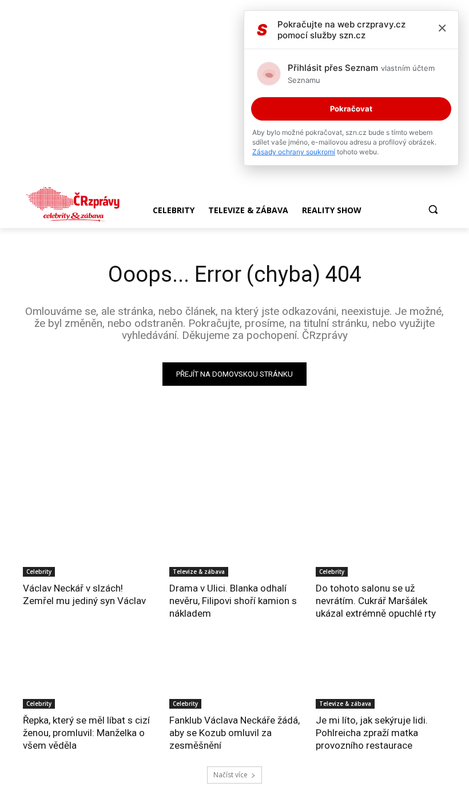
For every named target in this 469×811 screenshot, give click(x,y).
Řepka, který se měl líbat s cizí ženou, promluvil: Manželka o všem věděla (86, 732)
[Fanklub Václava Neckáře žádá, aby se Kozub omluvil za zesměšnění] (234, 676)
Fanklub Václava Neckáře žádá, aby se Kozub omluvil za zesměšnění (234, 732)
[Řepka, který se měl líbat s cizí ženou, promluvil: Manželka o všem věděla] (88, 676)
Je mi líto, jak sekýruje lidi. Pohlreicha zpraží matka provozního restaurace (372, 732)
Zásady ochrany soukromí (293, 151)
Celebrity (38, 572)
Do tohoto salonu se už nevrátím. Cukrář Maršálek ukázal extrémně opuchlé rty (376, 600)
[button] (432, 209)
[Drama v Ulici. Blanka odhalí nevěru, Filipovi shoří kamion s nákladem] (234, 544)
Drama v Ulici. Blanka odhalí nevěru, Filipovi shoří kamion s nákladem (233, 600)
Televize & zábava (199, 572)
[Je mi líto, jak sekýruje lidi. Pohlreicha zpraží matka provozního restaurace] (381, 676)
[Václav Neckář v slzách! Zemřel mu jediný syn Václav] (88, 544)
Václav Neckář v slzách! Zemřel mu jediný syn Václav (84, 594)
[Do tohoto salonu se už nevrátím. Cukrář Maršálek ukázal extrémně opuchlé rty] (381, 544)
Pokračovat (351, 108)
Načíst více (230, 775)
